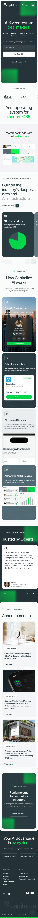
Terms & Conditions (25, 914)
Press (5, 884)
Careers (6, 876)
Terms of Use (23, 873)
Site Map (6, 879)
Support (5, 873)
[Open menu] (33, 5)
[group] (19, 234)
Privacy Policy (23, 876)
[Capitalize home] (10, 5)
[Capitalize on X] (4, 894)
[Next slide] (33, 261)
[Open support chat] (33, 913)
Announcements (8, 881)
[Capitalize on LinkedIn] (9, 894)
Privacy (35, 914)
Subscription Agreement (27, 879)
